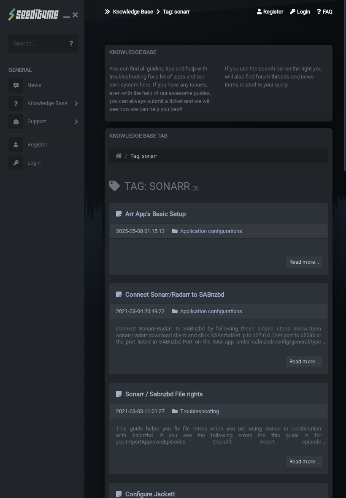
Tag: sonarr (175, 11)
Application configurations (210, 231)
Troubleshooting (199, 411)
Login (34, 163)
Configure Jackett (149, 494)
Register (37, 144)
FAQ (327, 11)
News (34, 85)
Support (36, 121)
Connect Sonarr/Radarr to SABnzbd (174, 294)
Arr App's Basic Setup (155, 214)
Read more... (304, 262)
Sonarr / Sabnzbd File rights (163, 394)
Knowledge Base (47, 103)
